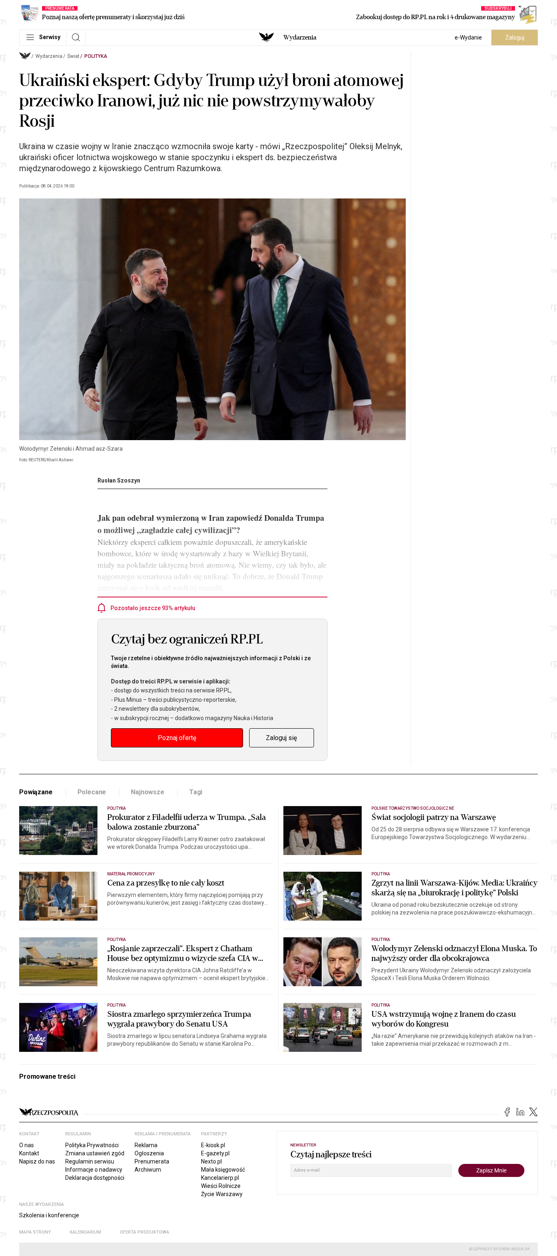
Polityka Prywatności (92, 1145)
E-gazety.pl (215, 1153)
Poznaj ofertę (177, 738)
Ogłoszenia (149, 1153)
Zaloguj (514, 37)
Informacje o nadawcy (93, 1169)
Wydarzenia (299, 37)
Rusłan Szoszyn (118, 480)
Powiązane (36, 792)
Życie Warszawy (222, 1194)
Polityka (95, 56)
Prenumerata (152, 1161)
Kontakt (29, 1153)
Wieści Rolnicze (221, 1186)
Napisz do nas (37, 1161)
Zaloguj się (281, 738)
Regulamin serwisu (89, 1161)
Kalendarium (85, 1232)
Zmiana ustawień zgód (94, 1153)
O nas (26, 1145)
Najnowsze (147, 792)
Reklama (146, 1145)
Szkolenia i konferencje (49, 1215)
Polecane (91, 792)
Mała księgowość (223, 1169)
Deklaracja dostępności (94, 1177)
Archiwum (148, 1169)
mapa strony (35, 1232)
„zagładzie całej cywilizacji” (186, 530)
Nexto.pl (211, 1161)
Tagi (195, 792)
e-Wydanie (468, 37)
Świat (73, 56)
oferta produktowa (144, 1232)
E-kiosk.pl (213, 1145)
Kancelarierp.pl (220, 1177)
